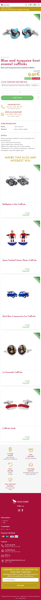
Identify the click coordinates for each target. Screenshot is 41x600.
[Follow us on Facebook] (22, 510)
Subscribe (20, 585)
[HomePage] (5, 5)
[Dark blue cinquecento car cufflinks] (20, 293)
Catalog (8, 8)
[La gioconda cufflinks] (20, 349)
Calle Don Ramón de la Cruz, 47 (15, 561)
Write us (7, 555)
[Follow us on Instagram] (19, 510)
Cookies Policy (22, 598)
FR (7, 529)
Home (2, 8)
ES (1, 529)
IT (9, 529)
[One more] (38, 92)
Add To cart (17, 98)
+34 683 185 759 (12, 550)
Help (4, 522)
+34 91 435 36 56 (12, 545)
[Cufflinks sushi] (20, 405)
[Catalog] (38, 5)
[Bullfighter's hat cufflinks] (20, 181)
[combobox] (20, 85)
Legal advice (23, 596)
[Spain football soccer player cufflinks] (20, 237)
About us (5, 520)
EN (4, 529)
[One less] (3, 92)
